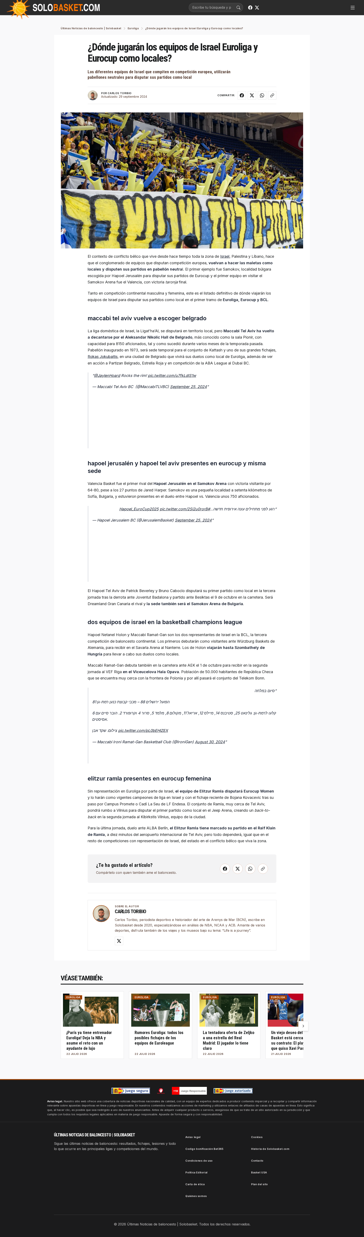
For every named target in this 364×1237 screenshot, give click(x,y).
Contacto (257, 1160)
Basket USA (259, 1172)
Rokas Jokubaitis (103, 356)
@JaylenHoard (107, 375)
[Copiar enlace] (272, 95)
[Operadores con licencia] (233, 1091)
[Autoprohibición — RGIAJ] (161, 1091)
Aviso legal (193, 1137)
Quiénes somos (196, 1196)
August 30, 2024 (210, 742)
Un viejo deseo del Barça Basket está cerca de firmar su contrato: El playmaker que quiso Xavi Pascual (295, 1040)
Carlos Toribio (130, 911)
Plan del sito (259, 1184)
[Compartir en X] (252, 95)
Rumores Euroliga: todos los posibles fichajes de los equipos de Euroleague (159, 1038)
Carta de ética (195, 1184)
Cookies (256, 1137)
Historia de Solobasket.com (270, 1148)
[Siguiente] (303, 1026)
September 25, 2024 (188, 386)
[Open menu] (352, 7)
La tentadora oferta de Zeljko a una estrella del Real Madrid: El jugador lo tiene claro (228, 1040)
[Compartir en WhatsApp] (262, 95)
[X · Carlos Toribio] (119, 941)
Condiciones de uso (199, 1160)
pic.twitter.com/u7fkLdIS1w (172, 375)
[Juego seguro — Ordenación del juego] (130, 1091)
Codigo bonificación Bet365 (204, 1148)
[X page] (257, 7)
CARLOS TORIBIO (119, 93)
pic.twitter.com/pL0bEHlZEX (143, 730)
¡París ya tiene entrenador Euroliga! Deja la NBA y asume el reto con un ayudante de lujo (89, 1040)
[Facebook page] (250, 7)
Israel (224, 256)
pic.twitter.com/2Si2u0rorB (184, 509)
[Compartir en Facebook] (242, 95)
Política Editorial (196, 1172)
